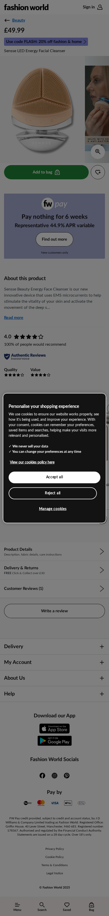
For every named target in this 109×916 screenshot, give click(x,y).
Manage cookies (53, 509)
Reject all (53, 493)
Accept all (54, 477)
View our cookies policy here (32, 462)
